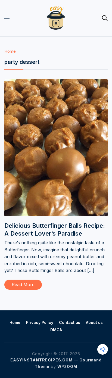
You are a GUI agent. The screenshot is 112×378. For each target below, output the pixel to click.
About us (94, 322)
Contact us (69, 322)
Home (10, 51)
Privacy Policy (39, 322)
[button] (7, 18)
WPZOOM (67, 366)
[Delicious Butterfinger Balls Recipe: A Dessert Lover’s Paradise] (55, 82)
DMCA (56, 329)
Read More (23, 284)
